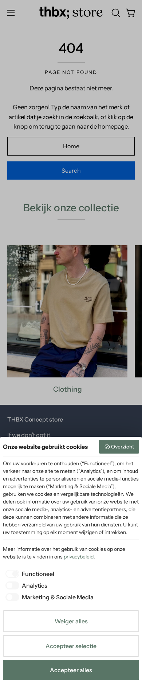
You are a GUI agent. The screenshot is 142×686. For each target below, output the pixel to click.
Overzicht (122, 446)
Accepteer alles (71, 670)
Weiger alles (71, 621)
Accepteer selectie (71, 646)
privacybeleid (79, 556)
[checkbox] (28, 573)
